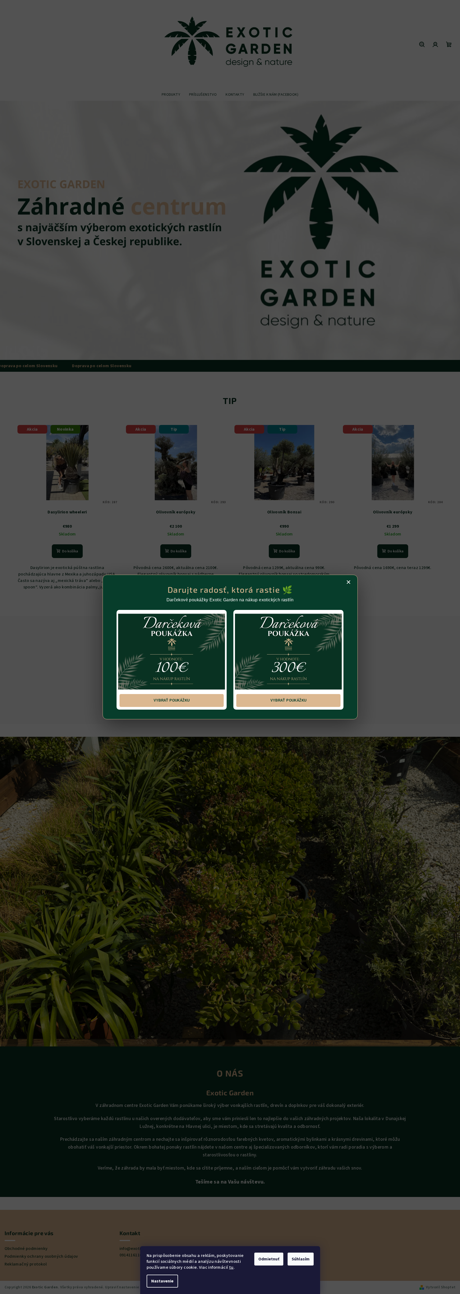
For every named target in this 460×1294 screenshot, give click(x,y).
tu (231, 1267)
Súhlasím (301, 1259)
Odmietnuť (268, 1259)
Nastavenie (162, 1281)
